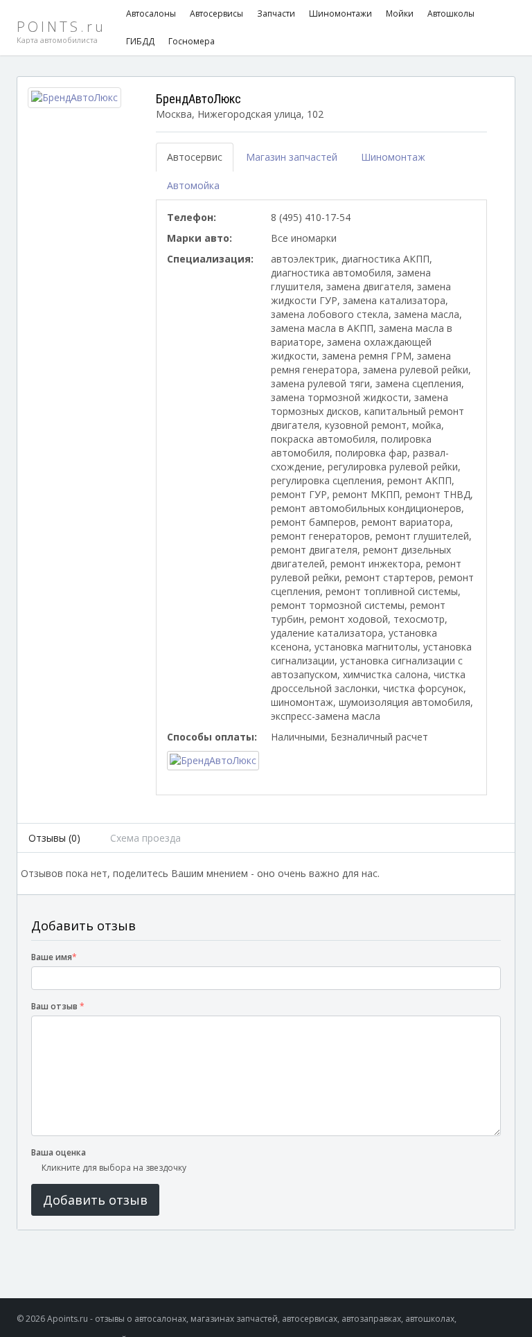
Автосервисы (216, 13)
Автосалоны (151, 13)
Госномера (191, 41)
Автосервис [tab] (194, 156)
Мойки (400, 13)
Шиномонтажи (340, 13)
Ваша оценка (58, 1152)
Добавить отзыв (95, 1200)
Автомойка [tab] (193, 185)
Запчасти (276, 13)
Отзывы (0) (54, 837)
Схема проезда (145, 837)
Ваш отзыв (58, 1006)
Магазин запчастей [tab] (291, 156)
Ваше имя (54, 957)
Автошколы (451, 13)
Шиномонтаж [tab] (393, 156)
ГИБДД (140, 41)
